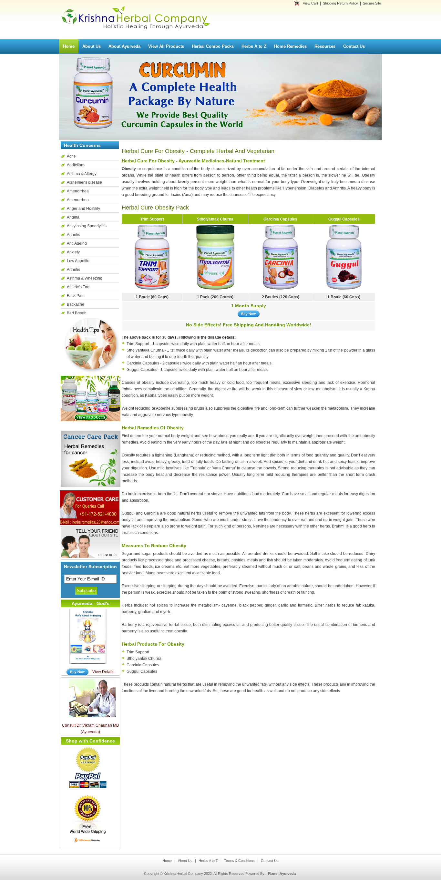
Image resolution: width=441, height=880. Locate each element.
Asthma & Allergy (82, 173)
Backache (75, 304)
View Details (103, 672)
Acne (71, 156)
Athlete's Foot (78, 287)
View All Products (166, 46)
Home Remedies (290, 46)
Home (69, 46)
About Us (91, 46)
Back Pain (76, 295)
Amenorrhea (78, 191)
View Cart (310, 3)
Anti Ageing (77, 243)
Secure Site (372, 3)
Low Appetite (78, 261)
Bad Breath (77, 313)
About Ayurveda (124, 46)
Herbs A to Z (253, 46)
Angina (73, 217)
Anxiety (73, 252)
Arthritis (73, 234)
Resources (324, 46)
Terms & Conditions (239, 861)
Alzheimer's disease (84, 182)
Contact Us (354, 46)
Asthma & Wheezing (84, 278)
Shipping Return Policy (340, 3)
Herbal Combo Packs (213, 46)
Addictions (76, 165)
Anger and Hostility (83, 208)
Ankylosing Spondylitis (87, 226)
